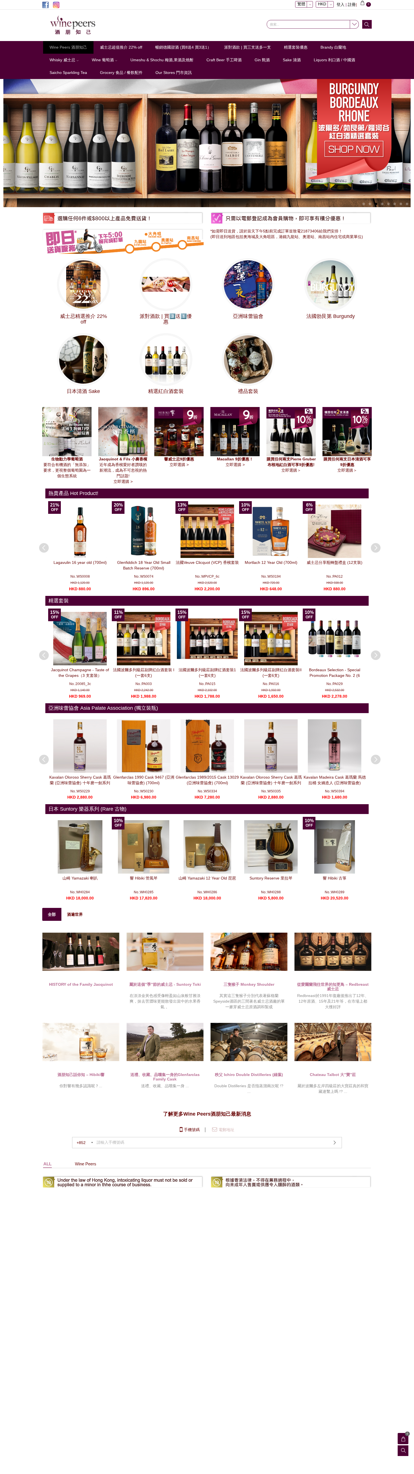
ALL (47, 1163)
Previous (41, 545)
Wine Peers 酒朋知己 (68, 47)
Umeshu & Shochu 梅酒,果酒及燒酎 (161, 60)
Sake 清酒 (292, 60)
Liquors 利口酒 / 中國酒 (334, 60)
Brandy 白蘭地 (333, 47)
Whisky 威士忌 (63, 60)
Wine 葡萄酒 (103, 60)
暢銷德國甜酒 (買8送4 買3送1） (183, 47)
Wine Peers (85, 1163)
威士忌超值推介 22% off (121, 47)
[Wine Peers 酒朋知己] (80, 25)
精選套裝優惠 (296, 47)
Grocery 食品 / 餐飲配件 (121, 72)
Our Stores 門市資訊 (173, 72)
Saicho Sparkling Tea (68, 72)
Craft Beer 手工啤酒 (224, 60)
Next (373, 545)
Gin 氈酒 (262, 60)
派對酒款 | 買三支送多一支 (247, 47)
